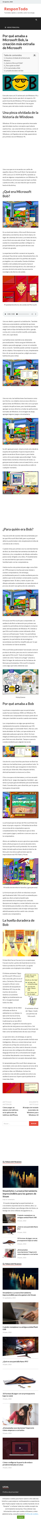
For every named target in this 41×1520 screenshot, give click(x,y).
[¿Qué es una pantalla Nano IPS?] (9, 1227)
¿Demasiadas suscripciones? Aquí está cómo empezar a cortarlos (27, 1252)
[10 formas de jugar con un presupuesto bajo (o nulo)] (9, 1238)
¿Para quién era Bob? (12, 65)
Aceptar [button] (20, 1517)
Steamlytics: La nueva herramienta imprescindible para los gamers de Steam (20, 1194)
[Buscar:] (20, 1123)
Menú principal (13, 27)
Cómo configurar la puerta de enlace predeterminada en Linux (17, 1463)
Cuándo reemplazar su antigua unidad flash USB (27, 1216)
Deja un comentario (9, 1199)
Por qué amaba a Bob (12, 68)
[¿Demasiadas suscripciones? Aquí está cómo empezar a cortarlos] (9, 1250)
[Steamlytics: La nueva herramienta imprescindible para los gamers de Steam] (20, 1167)
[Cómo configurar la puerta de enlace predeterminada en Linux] (20, 1460)
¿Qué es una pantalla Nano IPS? (15, 1361)
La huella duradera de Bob (14, 71)
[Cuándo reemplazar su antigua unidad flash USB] (9, 1215)
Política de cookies (31, 1514)
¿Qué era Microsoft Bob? (14, 63)
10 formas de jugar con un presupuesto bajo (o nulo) (27, 1239)
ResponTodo (16, 8)
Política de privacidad (10, 1492)
